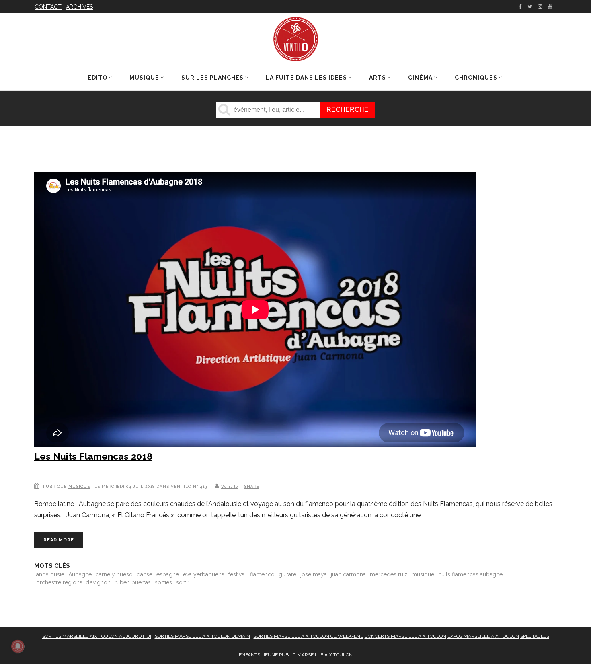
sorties (163, 582)
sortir (182, 582)
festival (237, 574)
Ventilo (229, 486)
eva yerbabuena (203, 574)
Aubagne (80, 574)
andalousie (50, 574)
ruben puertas (133, 582)
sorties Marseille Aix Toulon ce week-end (308, 636)
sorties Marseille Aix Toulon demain (202, 636)
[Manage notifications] (17, 646)
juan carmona (348, 574)
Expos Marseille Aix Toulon (483, 636)
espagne (167, 574)
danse (144, 574)
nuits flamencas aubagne (470, 574)
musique (423, 574)
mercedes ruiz (389, 574)
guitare (287, 574)
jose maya (313, 574)
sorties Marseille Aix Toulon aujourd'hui (96, 636)
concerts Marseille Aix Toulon (405, 636)
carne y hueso (114, 574)
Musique (79, 486)
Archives (79, 7)
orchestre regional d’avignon (73, 582)
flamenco (262, 574)
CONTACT (48, 7)
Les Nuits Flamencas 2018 (93, 456)
